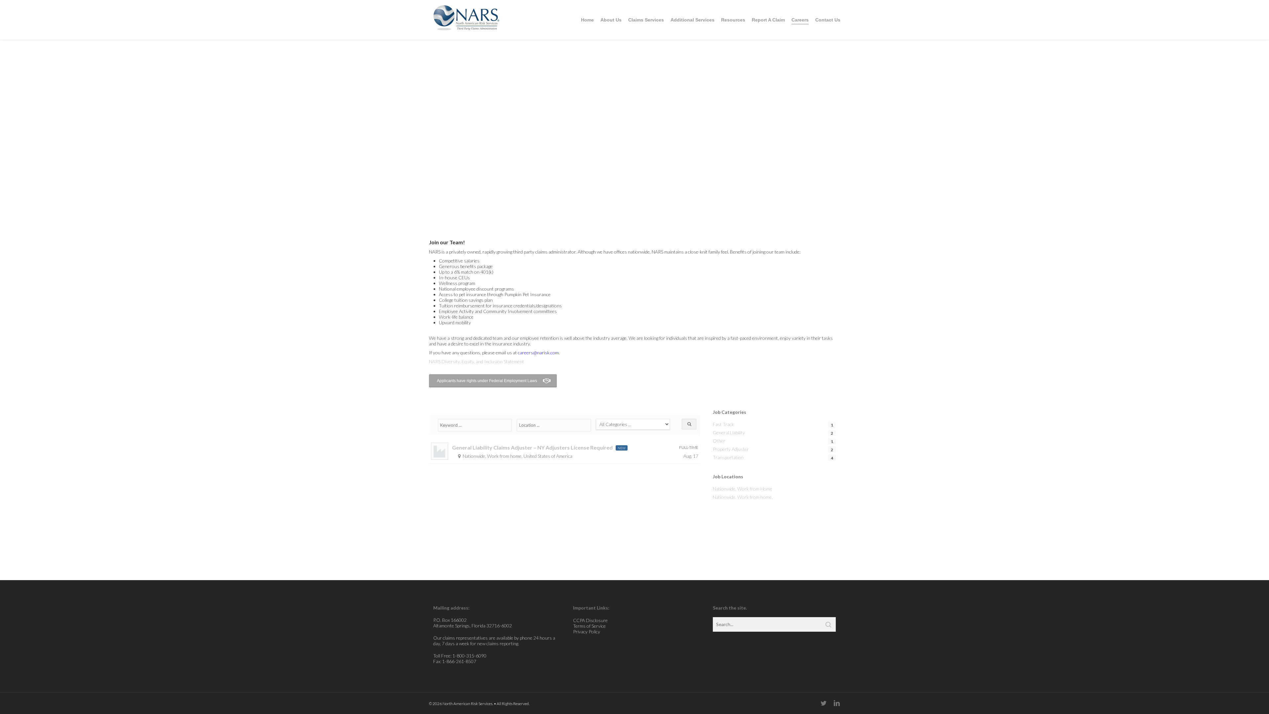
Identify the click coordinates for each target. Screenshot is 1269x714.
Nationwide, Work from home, (743, 497)
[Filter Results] (689, 424)
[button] (493, 380)
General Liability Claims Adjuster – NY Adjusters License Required (532, 447)
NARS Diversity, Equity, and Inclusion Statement (476, 361)
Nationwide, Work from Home (742, 489)
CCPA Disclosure (590, 620)
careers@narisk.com (538, 352)
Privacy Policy (586, 631)
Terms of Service (589, 626)
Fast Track (723, 424)
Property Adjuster (731, 449)
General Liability (729, 432)
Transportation (728, 457)
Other (719, 441)
